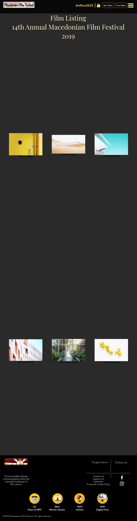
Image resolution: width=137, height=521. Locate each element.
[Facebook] (122, 477)
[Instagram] (122, 483)
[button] (98, 5)
